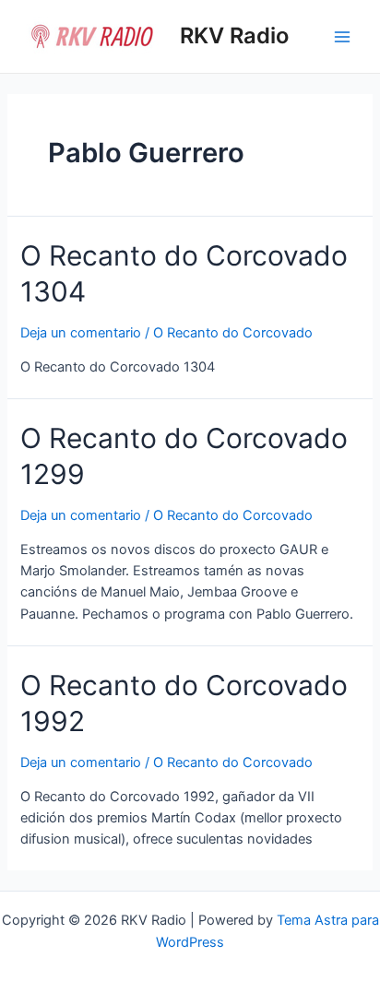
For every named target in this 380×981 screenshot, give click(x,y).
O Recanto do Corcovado (233, 333)
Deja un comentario (80, 333)
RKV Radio (234, 35)
